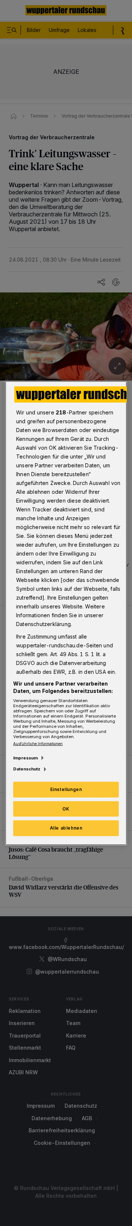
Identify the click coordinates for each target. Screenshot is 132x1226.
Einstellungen (66, 789)
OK (66, 808)
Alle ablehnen (66, 828)
